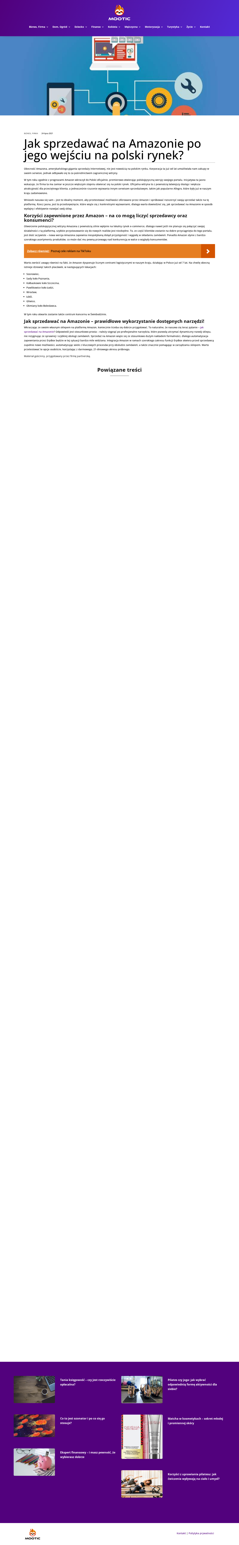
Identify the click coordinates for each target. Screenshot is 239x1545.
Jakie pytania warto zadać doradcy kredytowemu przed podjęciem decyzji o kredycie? (111, 666)
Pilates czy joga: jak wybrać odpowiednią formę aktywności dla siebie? (192, 1384)
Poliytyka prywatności (201, 1533)
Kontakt (205, 26)
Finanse (96, 26)
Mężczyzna (131, 26)
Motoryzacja (152, 26)
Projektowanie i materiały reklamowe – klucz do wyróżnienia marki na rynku (102, 505)
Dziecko (79, 26)
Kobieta (112, 26)
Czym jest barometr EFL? (52, 1150)
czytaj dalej (36, 525)
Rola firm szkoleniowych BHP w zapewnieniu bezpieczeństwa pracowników (100, 988)
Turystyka (173, 26)
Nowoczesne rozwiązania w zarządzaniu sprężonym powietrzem (90, 827)
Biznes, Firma (37, 26)
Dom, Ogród (59, 26)
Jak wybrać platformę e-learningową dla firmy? (73, 1311)
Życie (190, 26)
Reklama (47, 511)
